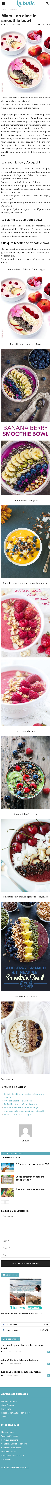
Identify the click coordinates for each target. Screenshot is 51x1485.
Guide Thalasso (7, 1405)
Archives (4, 1416)
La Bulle (7, 25)
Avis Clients (6, 1459)
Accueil (4, 10)
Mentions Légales (8, 1451)
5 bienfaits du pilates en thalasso (19, 1360)
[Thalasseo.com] (25, 1295)
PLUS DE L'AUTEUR (11, 1157)
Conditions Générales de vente (14, 1444)
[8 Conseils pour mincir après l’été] (7, 1167)
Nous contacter (8, 1432)
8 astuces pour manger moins (31, 1189)
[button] (47, 3)
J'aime (45, 1324)
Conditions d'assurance (11, 1447)
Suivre (45, 1330)
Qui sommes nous (9, 1401)
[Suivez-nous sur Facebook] (5, 1476)
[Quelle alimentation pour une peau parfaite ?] (7, 1179)
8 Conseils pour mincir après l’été (32, 1164)
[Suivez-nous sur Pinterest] (24, 1476)
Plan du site (6, 1409)
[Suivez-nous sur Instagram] (14, 1476)
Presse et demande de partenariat (15, 1413)
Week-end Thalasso (9, 1436)
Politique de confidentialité (12, 1455)
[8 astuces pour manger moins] (7, 1192)
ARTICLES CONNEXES (13, 1154)
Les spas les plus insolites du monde (21, 1372)
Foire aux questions (9, 1440)
